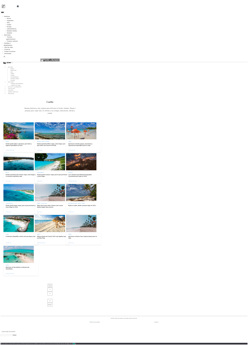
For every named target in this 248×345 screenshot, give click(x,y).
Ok (73, 343)
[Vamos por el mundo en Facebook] (4, 63)
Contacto (156, 322)
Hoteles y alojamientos (8, 44)
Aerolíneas (7, 53)
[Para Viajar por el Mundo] (49, 60)
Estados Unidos (12, 31)
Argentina (10, 20)
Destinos (7, 16)
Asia (8, 22)
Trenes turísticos (9, 51)
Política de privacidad (95, 322)
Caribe (9, 24)
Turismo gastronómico (10, 38)
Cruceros (7, 49)
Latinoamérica (11, 28)
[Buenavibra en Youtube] (10, 63)
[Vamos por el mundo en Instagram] (6, 63)
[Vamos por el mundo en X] (8, 63)
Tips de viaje (8, 47)
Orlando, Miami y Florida (43, 141)
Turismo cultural (12, 41)
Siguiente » (50, 304)
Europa (9, 26)
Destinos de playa (72, 203)
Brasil (79, 203)
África (9, 18)
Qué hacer (7, 35)
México (7, 141)
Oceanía (9, 33)
